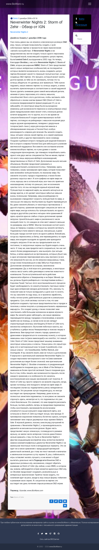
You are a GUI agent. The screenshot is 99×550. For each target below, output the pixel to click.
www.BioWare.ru (15, 3)
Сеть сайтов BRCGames (49, 539)
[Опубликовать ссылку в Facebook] (51, 501)
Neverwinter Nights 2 (19, 32)
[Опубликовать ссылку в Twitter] (56, 501)
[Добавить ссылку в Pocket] (65, 505)
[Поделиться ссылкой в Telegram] (65, 501)
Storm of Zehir (19, 497)
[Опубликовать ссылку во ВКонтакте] (60, 501)
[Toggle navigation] (89, 4)
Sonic (15, 18)
